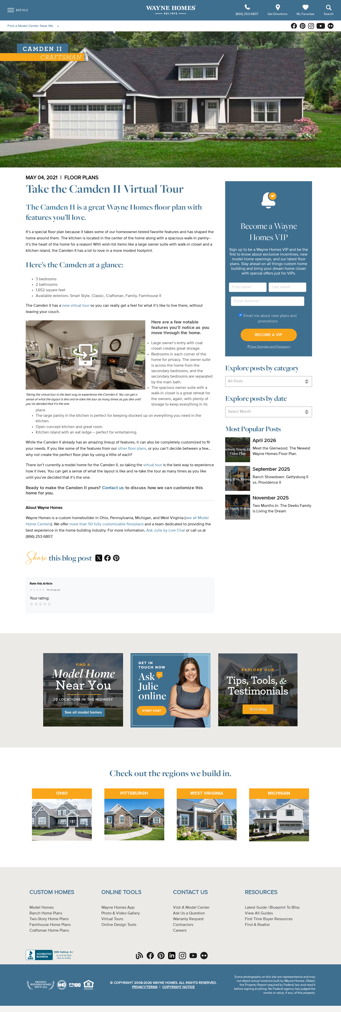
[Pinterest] (116, 558)
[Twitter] (98, 559)
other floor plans (132, 449)
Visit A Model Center (191, 908)
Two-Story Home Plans (49, 919)
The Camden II (50, 207)
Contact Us (190, 892)
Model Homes (41, 908)
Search (329, 14)
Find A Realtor (257, 925)
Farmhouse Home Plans (50, 925)
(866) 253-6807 (247, 14)
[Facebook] (107, 558)
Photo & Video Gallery (120, 913)
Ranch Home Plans (45, 913)
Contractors (183, 925)
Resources (261, 892)
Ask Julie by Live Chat (165, 531)
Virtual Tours (112, 919)
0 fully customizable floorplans (117, 524)
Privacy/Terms (145, 987)
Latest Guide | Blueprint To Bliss (272, 908)
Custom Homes (51, 892)
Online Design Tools (118, 925)
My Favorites (305, 14)
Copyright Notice (178, 987)
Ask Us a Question (189, 913)
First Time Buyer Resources (269, 919)
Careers (179, 931)
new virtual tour (75, 306)
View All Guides (259, 913)
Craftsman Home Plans (49, 931)
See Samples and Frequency (270, 346)
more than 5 (79, 524)
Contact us (113, 488)
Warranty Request (188, 919)
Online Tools (121, 892)
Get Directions (278, 14)
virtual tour (152, 465)
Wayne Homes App (118, 908)
